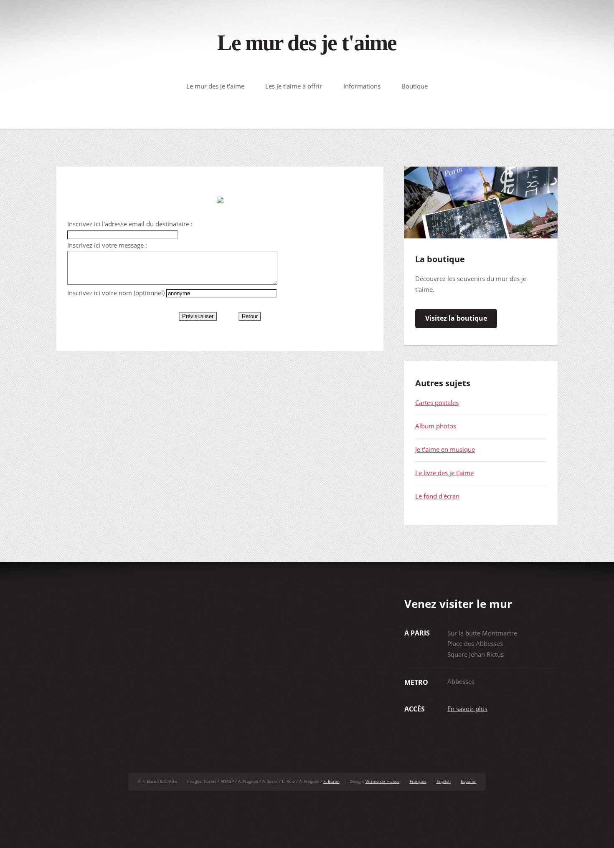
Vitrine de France (382, 781)
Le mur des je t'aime (306, 42)
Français (418, 781)
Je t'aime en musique (445, 449)
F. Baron (331, 781)
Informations (362, 86)
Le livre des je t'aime (444, 472)
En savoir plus (467, 708)
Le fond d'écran (437, 496)
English (443, 781)
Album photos (435, 426)
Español (469, 781)
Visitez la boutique (456, 318)
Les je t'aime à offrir (293, 86)
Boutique (414, 86)
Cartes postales (437, 402)
